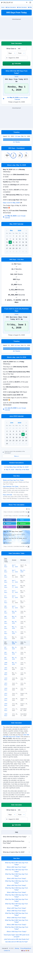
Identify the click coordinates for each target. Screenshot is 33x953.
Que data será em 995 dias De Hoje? (16, 941)
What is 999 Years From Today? (16, 924)
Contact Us (7, 950)
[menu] (30, 2)
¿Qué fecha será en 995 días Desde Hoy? (16, 939)
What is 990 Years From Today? (16, 867)
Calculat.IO (5, 948)
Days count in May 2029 (11, 202)
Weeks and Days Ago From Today (13, 480)
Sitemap (17, 948)
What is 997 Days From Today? (16, 908)
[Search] (26, 2)
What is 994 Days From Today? (16, 892)
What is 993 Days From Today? (16, 885)
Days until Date (7, 494)
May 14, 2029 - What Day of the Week (17, 469)
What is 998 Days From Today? (16, 910)
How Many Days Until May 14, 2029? (17, 467)
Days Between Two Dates (10, 486)
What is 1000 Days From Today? (16, 931)
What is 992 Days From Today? (16, 878)
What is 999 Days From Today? (16, 917)
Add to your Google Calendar (17, 98)
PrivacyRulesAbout (25, 948)
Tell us (16, 456)
